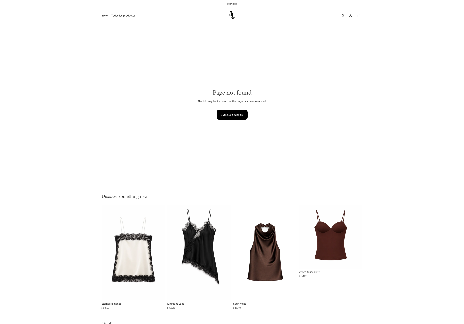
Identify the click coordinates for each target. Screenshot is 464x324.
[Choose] (159, 295)
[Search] (343, 16)
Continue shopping (232, 114)
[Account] (351, 16)
